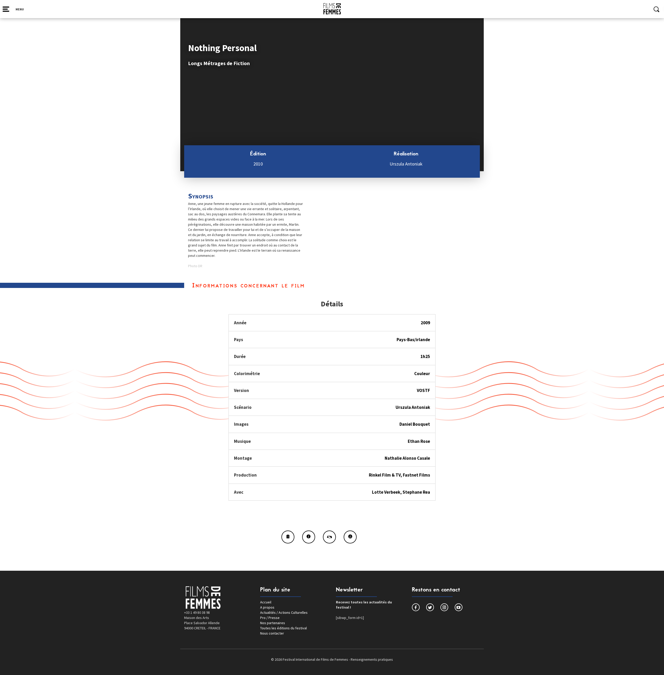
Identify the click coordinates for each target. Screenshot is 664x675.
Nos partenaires (272, 623)
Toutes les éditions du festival (283, 628)
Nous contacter (272, 633)
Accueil (265, 602)
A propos (267, 607)
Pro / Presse (270, 617)
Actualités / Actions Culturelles (284, 612)
